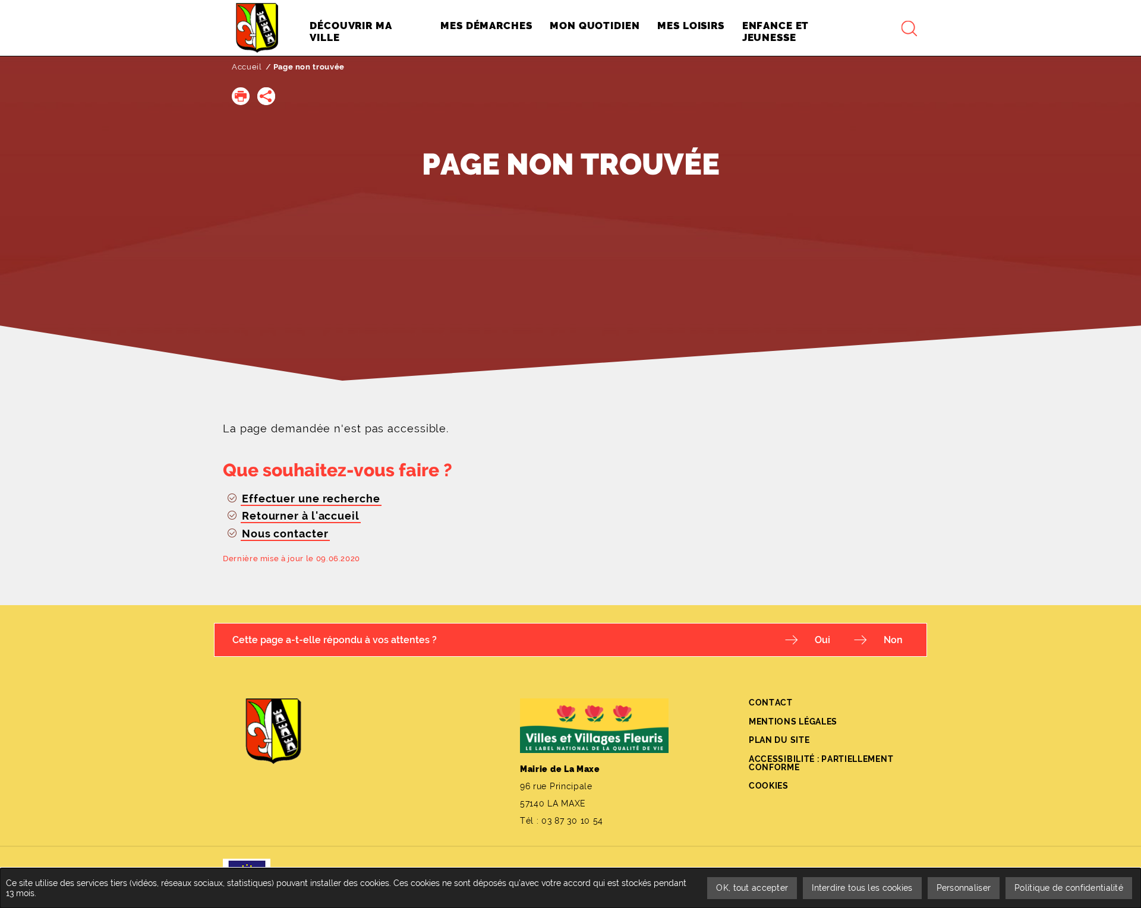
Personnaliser (964, 888)
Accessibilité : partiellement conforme (821, 763)
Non (893, 640)
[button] (241, 96)
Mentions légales (793, 721)
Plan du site (779, 740)
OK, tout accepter (752, 888)
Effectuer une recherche (311, 498)
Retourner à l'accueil (301, 516)
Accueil (247, 66)
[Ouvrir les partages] (266, 96)
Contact (771, 702)
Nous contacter (285, 533)
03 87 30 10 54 (572, 820)
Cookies (769, 785)
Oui (822, 640)
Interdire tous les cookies (862, 888)
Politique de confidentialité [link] (1068, 888)
